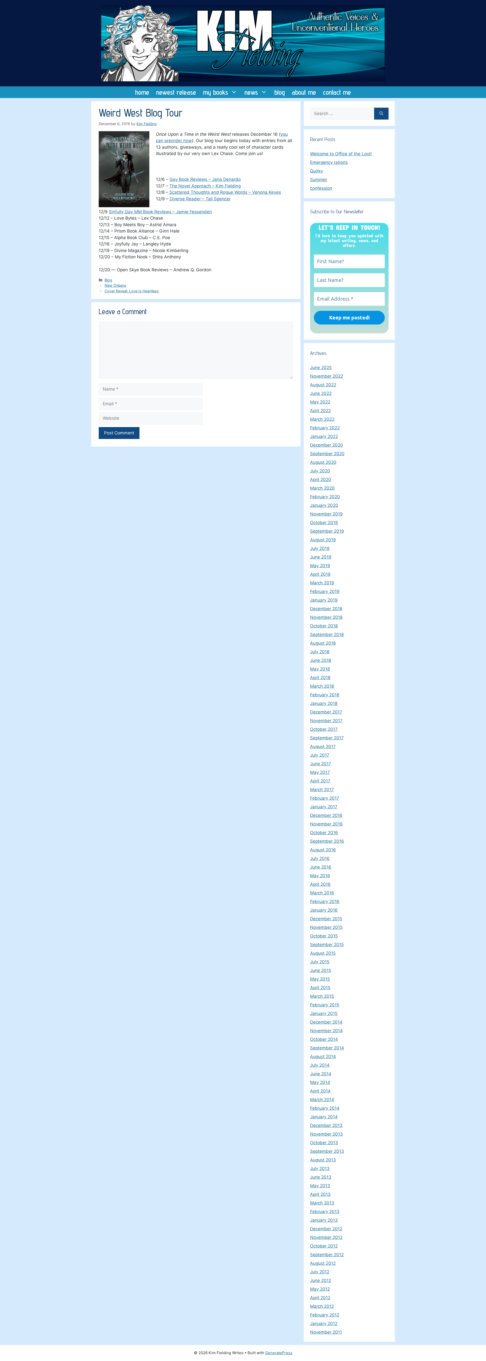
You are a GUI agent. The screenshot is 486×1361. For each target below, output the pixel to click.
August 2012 (323, 1263)
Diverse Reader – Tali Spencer (200, 198)
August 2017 (323, 746)
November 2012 (326, 1237)
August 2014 (323, 1056)
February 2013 (324, 1211)
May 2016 (320, 875)
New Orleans (115, 285)
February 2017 (324, 798)
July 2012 (319, 1271)
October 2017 (324, 729)
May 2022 (320, 402)
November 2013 (326, 1134)
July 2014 (320, 1065)
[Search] (381, 114)
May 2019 (320, 565)
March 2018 (322, 686)
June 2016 (320, 867)
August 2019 (323, 539)
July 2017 (319, 755)
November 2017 (326, 720)
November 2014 (326, 1030)
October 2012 (324, 1246)
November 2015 (326, 927)
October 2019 (324, 522)
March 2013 (322, 1202)
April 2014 (320, 1091)
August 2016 (323, 849)
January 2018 (323, 703)
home (142, 92)
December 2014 (326, 1022)
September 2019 (327, 531)
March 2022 (322, 419)
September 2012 (327, 1254)
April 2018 (320, 677)
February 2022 (325, 427)
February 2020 (325, 496)
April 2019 (320, 574)
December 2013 (326, 1125)
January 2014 (324, 1116)
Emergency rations (329, 162)
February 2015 (324, 1004)
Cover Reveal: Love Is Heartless (132, 291)
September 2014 (327, 1047)
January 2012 (323, 1323)
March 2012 (322, 1306)
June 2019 (320, 557)
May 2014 (320, 1082)
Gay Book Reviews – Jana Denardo (205, 179)
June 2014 (320, 1073)
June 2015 (320, 970)
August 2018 (323, 643)
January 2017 (323, 806)
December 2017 (326, 712)
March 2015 (322, 996)
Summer (318, 179)
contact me (337, 92)
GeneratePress (278, 1352)
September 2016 (327, 841)
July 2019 (320, 548)
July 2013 (320, 1168)
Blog (108, 280)
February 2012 (324, 1314)
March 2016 (322, 892)
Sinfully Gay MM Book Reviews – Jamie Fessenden (160, 211)
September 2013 (327, 1151)
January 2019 (324, 600)
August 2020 (323, 462)
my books (215, 92)
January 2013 (324, 1220)
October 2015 (324, 935)
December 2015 (326, 918)
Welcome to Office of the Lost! (341, 153)
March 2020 (322, 488)
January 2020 (324, 505)
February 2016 (324, 901)
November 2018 (326, 617)
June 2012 (320, 1280)
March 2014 (322, 1099)
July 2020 (320, 470)
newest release (176, 92)
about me (304, 92)
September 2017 (327, 737)
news (251, 92)
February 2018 (324, 694)
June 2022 (321, 393)
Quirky (316, 171)
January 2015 (323, 1013)
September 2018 (327, 634)
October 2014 (324, 1039)
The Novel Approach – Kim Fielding (205, 185)
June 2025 (321, 367)
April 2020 (320, 479)
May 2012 (320, 1289)
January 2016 (324, 910)
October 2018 (324, 625)
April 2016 (320, 884)
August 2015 (323, 953)
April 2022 (320, 410)
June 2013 (320, 1177)
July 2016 (320, 858)
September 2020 (327, 453)
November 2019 (326, 513)
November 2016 (326, 824)
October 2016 (324, 832)
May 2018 (320, 669)
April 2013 (320, 1194)
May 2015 (320, 979)
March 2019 (322, 582)
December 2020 (326, 445)
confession (321, 188)
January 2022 (324, 436)
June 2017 (320, 763)
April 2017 (320, 780)
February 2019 (324, 591)
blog (279, 92)
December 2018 (326, 608)
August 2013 (323, 1159)
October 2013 (324, 1142)
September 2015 (327, 944)
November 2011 (326, 1332)
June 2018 (320, 660)
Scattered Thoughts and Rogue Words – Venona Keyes (224, 192)
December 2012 (326, 1228)
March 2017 (322, 789)
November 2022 (326, 376)
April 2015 (320, 987)
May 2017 (320, 772)
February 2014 (324, 1108)
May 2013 (320, 1185)
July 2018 (319, 651)
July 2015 (319, 961)
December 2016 (326, 815)
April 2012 (320, 1297)
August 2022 (323, 384)
